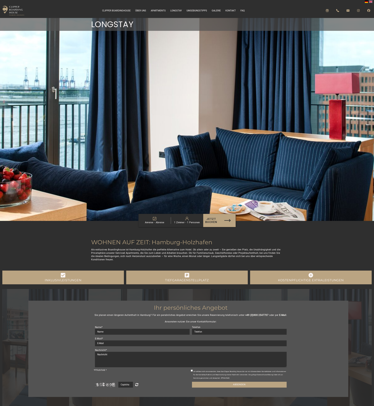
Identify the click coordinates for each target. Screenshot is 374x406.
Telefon (196, 327)
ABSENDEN (239, 384)
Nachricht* (101, 350)
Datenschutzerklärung (265, 374)
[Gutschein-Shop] (327, 10)
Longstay (176, 10)
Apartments (158, 10)
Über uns (140, 10)
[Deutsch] (366, 1)
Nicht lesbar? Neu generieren (138, 384)
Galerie (216, 10)
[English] (370, 1)
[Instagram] (358, 10)
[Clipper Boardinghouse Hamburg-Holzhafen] (14, 11)
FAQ (242, 10)
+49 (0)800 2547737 (257, 315)
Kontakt (230, 10)
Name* (99, 327)
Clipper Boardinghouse (116, 10)
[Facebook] (368, 10)
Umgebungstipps (197, 10)
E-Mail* (99, 338)
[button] (63, 277)
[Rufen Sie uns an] (337, 10)
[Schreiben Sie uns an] (348, 10)
